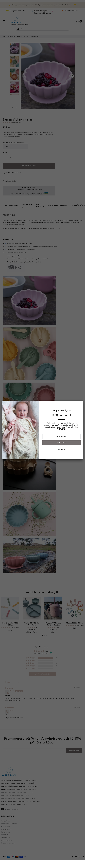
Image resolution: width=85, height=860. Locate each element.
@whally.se (68, 423)
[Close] (79, 404)
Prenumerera (61, 443)
